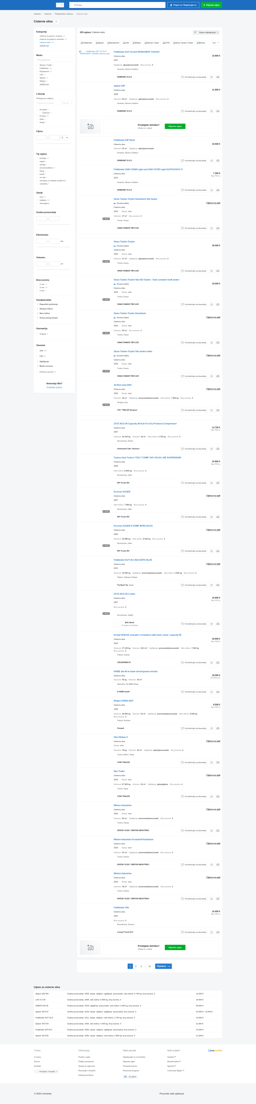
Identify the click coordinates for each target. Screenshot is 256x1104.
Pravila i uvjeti (84, 1057)
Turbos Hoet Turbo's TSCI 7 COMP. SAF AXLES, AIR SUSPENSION (147, 457)
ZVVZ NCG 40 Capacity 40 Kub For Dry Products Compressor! (145, 423)
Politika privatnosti (86, 1061)
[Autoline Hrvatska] (43, 5)
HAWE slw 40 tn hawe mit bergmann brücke (136, 671)
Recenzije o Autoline (86, 1070)
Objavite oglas (175, 126)
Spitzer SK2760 (42, 994)
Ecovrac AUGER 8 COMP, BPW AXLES (133, 526)
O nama (37, 1057)
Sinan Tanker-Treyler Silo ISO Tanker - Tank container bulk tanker (146, 280)
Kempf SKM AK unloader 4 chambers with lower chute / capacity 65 (147, 635)
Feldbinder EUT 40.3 (44, 1018)
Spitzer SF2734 (42, 1024)
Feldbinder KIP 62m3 (124, 140)
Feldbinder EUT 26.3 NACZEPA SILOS (133, 560)
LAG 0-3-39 (40, 1000)
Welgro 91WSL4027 (123, 701)
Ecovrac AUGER (122, 492)
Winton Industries (123, 805)
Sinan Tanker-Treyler (124, 241)
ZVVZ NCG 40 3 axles (124, 594)
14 (149, 966)
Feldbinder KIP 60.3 (43, 1030)
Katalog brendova (85, 1075)
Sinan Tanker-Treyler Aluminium (130, 313)
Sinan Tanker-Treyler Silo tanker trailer (133, 351)
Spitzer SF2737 (42, 1012)
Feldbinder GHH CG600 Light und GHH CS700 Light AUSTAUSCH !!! (148, 169)
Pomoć (37, 1061)
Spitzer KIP (119, 86)
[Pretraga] (72, 5)
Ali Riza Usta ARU (123, 385)
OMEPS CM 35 (41, 1006)
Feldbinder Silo (121, 907)
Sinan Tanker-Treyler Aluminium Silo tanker (135, 199)
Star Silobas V (121, 737)
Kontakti (37, 1066)
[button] (211, 76)
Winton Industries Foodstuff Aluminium (133, 839)
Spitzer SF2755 (42, 1036)
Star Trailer (119, 771)
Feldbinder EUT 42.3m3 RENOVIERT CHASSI (136, 52)
